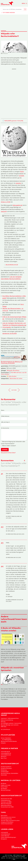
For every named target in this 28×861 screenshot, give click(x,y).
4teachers (3, 756)
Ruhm (22, 171)
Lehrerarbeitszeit (5, 834)
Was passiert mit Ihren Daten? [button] (8, 452)
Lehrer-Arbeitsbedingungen (8, 837)
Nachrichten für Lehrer (16, 378)
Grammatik (4, 775)
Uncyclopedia (6, 327)
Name (2, 410)
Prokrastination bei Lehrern (8, 817)
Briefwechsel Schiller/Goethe (9, 741)
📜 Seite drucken (11, 376)
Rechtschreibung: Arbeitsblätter (9, 773)
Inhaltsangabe (5, 771)
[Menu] (24, 3)
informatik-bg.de (5, 751)
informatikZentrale (6, 755)
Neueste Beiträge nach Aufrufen (10, 725)
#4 (2, 566)
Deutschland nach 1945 (7, 807)
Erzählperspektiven (6, 767)
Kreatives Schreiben (6, 768)
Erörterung (4, 770)
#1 (2, 473)
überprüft (4, 211)
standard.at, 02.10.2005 (9, 333)
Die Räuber (4, 788)
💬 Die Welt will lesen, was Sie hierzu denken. (13, 373)
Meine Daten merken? (9, 446)
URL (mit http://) (5, 422)
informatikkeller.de (6, 753)
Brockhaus (16, 370)
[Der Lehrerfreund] (14, 846)
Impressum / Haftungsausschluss (10, 718)
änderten (18, 183)
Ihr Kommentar (5, 428)
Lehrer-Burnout (5, 835)
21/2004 (21, 176)
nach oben (14, 390)
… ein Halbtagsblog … (6, 739)
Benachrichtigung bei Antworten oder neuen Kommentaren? (13, 443)
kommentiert (18, 723)
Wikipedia (5, 53)
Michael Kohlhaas (5, 790)
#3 (2, 542)
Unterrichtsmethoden (7, 824)
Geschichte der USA (6, 799)
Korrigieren (4, 839)
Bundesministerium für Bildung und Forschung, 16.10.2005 (11, 362)
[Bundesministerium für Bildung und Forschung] (14, 358)
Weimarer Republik (6, 803)
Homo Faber (4, 787)
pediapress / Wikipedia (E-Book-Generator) (13, 645)
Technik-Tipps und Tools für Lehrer (10, 820)
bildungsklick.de (17, 205)
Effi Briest (3, 783)
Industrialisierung (5, 800)
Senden (4, 450)
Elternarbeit (4, 815)
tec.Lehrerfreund (5, 729)
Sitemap (3, 721)
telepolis (3, 743)
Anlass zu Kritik (5, 202)
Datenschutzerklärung (7, 720)
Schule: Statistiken (6, 738)
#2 (2, 527)
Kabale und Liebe (5, 785)
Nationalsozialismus (6, 805)
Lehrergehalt (4, 832)
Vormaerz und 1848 (6, 802)
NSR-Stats (3, 726)
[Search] (25, 9)
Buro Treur (4, 758)
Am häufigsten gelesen (7, 723)
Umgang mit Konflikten (7, 822)
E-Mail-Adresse (5, 416)
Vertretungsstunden (6, 819)
